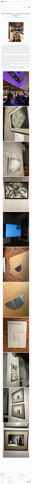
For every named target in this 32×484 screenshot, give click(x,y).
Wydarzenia (18, 1)
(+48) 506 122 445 (9, 483)
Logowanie (26, 1)
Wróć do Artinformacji (5, 10)
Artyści (13, 1)
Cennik (22, 1)
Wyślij (29, 479)
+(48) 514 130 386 (9, 480)
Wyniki (12, 1)
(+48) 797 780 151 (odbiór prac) (10, 478)
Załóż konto (29, 1)
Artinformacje (14, 10)
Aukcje (10, 1)
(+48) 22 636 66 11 (9, 477)
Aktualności (16, 1)
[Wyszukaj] (29, 7)
